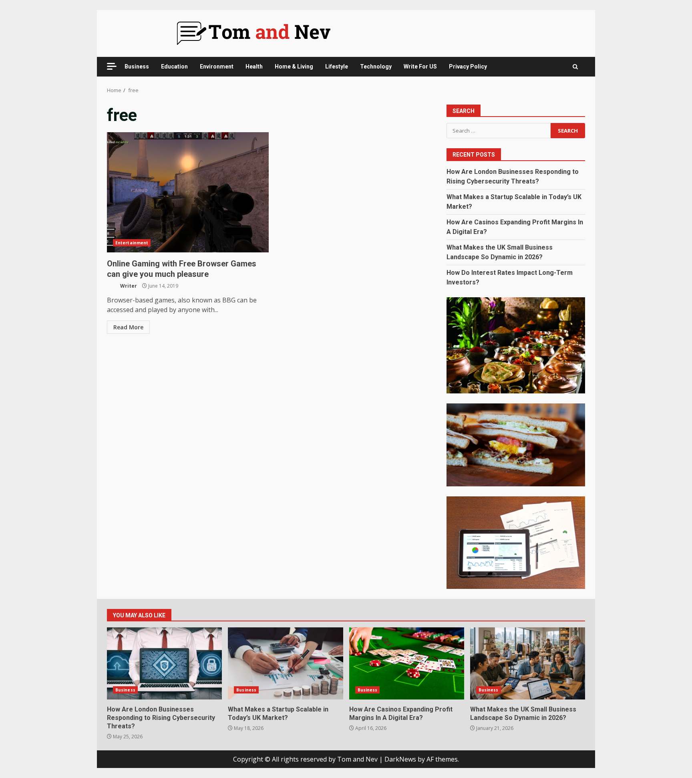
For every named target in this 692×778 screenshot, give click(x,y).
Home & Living (294, 66)
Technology (376, 66)
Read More (128, 327)
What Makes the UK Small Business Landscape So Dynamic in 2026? (527, 663)
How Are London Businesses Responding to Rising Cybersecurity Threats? (164, 663)
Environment (216, 66)
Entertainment (131, 243)
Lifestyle (336, 66)
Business (137, 66)
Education (174, 66)
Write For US (420, 66)
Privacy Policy (468, 66)
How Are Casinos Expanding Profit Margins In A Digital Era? (406, 663)
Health (254, 66)
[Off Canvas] (112, 66)
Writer (128, 285)
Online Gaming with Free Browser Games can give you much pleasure (188, 192)
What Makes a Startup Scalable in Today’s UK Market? (285, 663)
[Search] (575, 67)
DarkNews (400, 759)
